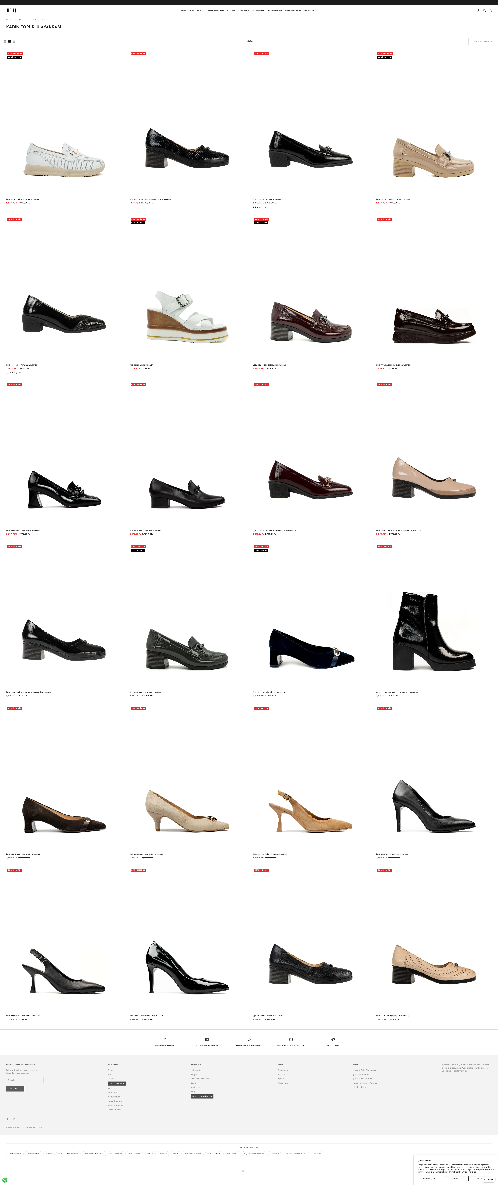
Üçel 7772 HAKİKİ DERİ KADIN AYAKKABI (393, 365)
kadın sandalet (232, 1154)
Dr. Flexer (201, 10)
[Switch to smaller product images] (9, 41)
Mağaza (22, 20)
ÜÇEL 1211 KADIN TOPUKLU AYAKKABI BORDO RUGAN (274, 530)
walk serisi (274, 1154)
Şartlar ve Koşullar (361, 1074)
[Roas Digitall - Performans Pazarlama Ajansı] (249, 1176)
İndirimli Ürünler (274, 10)
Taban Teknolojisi (216, 10)
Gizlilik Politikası (469, 1172)
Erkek (183, 10)
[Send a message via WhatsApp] (4, 1180)
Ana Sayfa (11, 20)
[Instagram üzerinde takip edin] (14, 1119)
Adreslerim (283, 1083)
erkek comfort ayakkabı (68, 1154)
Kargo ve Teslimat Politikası (365, 1083)
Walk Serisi (232, 10)
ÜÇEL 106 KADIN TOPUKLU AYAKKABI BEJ (392, 1016)
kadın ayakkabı (33, 1154)
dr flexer (49, 1154)
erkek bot (149, 1154)
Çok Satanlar (258, 10)
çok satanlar (315, 1154)
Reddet (480, 1178)
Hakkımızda (196, 1070)
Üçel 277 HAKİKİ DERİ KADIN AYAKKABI (22, 199)
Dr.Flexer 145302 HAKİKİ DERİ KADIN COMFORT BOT (397, 692)
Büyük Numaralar (293, 10)
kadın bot (163, 1154)
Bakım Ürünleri (310, 10)
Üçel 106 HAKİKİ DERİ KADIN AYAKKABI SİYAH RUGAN (28, 692)
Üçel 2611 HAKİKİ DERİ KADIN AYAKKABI (146, 854)
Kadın (191, 10)
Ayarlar (281, 1078)
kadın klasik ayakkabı (193, 1154)
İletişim (194, 1074)
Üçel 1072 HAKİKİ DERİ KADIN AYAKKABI (393, 199)
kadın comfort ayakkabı (94, 1154)
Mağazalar (195, 1087)
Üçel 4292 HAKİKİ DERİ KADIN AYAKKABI (393, 854)
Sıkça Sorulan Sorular (200, 1078)
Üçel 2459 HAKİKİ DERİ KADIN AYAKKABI (23, 530)
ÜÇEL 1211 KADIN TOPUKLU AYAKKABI (268, 199)
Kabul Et (454, 1178)
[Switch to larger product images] (5, 41)
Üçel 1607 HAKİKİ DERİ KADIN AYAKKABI (146, 530)
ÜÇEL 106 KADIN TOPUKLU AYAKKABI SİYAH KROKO (150, 199)
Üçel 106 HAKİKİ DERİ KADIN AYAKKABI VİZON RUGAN (398, 530)
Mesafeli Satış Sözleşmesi (364, 1070)
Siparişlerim (283, 1070)
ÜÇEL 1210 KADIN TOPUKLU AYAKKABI (21, 365)
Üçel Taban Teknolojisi (202, 1096)
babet (175, 1154)
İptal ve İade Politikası (362, 1078)
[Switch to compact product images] (14, 41)
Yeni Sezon (244, 10)
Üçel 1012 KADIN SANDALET (141, 365)
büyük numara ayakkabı (254, 1154)
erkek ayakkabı (14, 1154)
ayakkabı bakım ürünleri (294, 1154)
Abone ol (15, 1088)
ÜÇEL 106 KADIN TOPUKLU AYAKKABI (268, 1016)
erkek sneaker (116, 1154)
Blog (193, 1091)
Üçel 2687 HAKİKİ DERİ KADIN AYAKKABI (270, 692)
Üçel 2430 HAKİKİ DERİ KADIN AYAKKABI (270, 854)
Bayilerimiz (195, 1083)
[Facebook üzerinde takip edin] (7, 1119)
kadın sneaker (134, 1154)
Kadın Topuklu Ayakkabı (39, 20)
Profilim (281, 1074)
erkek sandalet (213, 1154)
